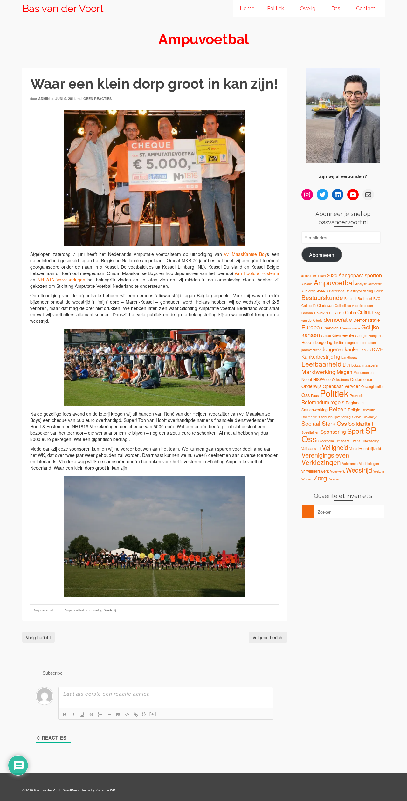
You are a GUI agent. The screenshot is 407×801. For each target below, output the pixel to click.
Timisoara (342, 440)
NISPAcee (322, 379)
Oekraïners (340, 379)
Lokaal (356, 365)
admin (44, 98)
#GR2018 (308, 275)
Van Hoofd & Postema (256, 273)
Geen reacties (97, 98)
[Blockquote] (118, 714)
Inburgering (322, 342)
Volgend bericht (268, 637)
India (338, 342)
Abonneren (321, 254)
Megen (344, 371)
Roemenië (309, 416)
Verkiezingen (321, 462)
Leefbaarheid (321, 364)
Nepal (306, 379)
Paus (315, 395)
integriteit (351, 342)
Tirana (356, 440)
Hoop (306, 342)
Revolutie (369, 409)
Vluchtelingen (369, 463)
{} (144, 714)
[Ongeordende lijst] (109, 714)
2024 (332, 275)
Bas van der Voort (63, 8)
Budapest (365, 298)
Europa (310, 327)
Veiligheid (335, 447)
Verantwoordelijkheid (365, 448)
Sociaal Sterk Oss (324, 423)
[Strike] (91, 714)
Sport (355, 431)
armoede (375, 283)
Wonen (306, 479)
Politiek (334, 393)
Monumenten (364, 372)
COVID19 (336, 312)
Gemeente (343, 335)
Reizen (338, 409)
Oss (305, 394)
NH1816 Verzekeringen (61, 279)
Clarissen (325, 305)
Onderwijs (311, 386)
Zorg (320, 477)
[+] (152, 714)
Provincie (356, 395)
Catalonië (308, 305)
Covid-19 (321, 312)
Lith (346, 365)
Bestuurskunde (322, 297)
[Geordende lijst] (100, 714)
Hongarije (376, 335)
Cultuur (365, 311)
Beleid (378, 290)
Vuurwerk (337, 471)
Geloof (326, 335)
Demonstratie (366, 320)
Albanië (307, 283)
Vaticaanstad (311, 448)
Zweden (334, 479)
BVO (376, 298)
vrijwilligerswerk (315, 471)
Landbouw (349, 357)
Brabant (350, 298)
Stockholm (326, 440)
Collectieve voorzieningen (354, 305)
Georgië (361, 335)
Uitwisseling (370, 440)
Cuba (350, 312)
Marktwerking (318, 372)
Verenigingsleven (325, 454)
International (369, 342)
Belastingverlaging (359, 290)
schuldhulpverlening (336, 416)
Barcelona (336, 290)
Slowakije (370, 416)
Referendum (315, 401)
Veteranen (350, 463)
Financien (330, 328)
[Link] (135, 714)
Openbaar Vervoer (341, 386)
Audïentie (308, 290)
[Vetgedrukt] (64, 714)
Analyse (361, 283)
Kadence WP (105, 790)
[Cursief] (73, 714)
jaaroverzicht (311, 350)
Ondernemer (361, 379)
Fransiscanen (350, 328)
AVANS (322, 290)
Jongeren (332, 349)
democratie (338, 319)
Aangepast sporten (360, 275)
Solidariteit (360, 423)
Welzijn (378, 471)
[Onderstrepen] (82, 714)
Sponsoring (94, 610)
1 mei (321, 275)
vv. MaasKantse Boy (244, 254)
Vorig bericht (38, 637)
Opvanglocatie (372, 386)
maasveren (370, 365)
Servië (357, 416)
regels (337, 402)
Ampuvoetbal (43, 610)
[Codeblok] (126, 714)
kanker (352, 349)
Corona (307, 312)
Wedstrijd (111, 610)
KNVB (366, 350)
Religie (354, 409)
